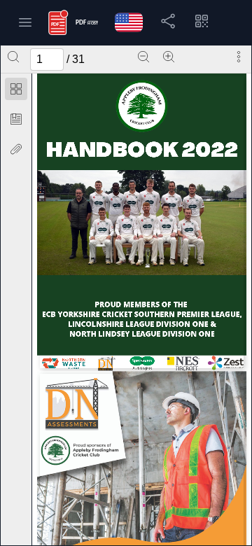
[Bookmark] (16, 119)
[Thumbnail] (16, 89)
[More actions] (238, 57)
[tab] (16, 91)
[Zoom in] (169, 57)
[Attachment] (16, 149)
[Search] (13, 57)
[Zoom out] (143, 57)
